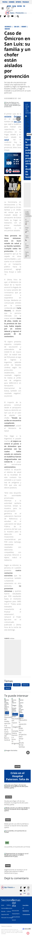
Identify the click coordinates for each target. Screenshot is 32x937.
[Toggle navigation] (2, 8)
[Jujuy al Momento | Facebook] (1, 16)
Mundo (3, 911)
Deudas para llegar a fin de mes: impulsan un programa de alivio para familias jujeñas (16, 803)
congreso (8, 819)
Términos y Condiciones (6, 926)
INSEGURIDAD (16, 917)
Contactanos (26, 914)
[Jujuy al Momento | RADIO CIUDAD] (28, 894)
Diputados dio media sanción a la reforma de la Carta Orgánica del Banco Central (8, 728)
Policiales (25, 2)
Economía (12, 2)
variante (7, 116)
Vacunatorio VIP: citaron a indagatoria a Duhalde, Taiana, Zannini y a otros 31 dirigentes (16, 731)
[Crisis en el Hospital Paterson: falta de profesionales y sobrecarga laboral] (17, 760)
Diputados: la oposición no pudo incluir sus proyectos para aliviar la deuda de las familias (23, 733)
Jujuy (2, 905)
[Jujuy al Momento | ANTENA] (28, 891)
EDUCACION (15, 910)
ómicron (25, 685)
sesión (7, 713)
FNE (8, 914)
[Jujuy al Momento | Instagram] (9, 16)
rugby (7, 842)
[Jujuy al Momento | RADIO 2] (25, 894)
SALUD (8, 688)
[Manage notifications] (28, 933)
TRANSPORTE (16, 914)
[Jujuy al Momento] (8, 889)
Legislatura (9, 797)
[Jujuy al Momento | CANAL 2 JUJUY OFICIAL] (25, 891)
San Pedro (17, 766)
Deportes (18, 2)
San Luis (17, 121)
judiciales (15, 714)
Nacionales (4, 908)
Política (5, 2)
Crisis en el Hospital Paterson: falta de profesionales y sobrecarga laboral (17, 780)
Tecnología (10, 917)
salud (6, 139)
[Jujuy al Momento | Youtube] (12, 16)
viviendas (8, 865)
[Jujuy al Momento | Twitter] (5, 16)
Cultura (9, 911)
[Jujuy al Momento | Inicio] (30, 900)
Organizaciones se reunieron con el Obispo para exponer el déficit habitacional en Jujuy (15, 871)
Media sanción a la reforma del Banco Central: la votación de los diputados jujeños (16, 825)
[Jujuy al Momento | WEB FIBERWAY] (21, 894)
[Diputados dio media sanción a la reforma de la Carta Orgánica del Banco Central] (6, 715)
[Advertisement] (16, 657)
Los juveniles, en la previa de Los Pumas (17, 847)
